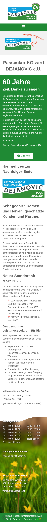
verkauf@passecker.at (14, 491)
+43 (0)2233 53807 (15, 486)
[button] (4, 517)
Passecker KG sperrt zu (14, 456)
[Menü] (23, 26)
